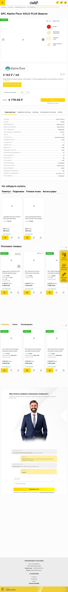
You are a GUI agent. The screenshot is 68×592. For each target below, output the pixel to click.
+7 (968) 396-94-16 (38, 568)
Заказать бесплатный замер (12, 84)
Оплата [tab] (60, 112)
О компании (34, 579)
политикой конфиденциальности (46, 492)
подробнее (6, 80)
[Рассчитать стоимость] (4, 293)
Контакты (34, 576)
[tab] (6, 192)
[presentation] (3, 39)
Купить (53, 99)
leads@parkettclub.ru (36, 570)
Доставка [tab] (36, 112)
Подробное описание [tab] (24, 112)
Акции (34, 581)
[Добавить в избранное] (61, 74)
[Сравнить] (64, 74)
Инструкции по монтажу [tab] (48, 112)
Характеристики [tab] (10, 112)
